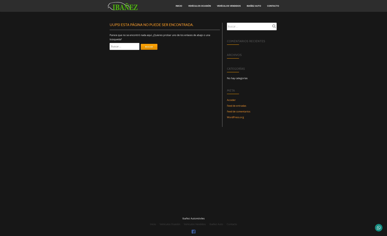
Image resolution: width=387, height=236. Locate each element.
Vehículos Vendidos (229, 6)
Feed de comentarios (238, 111)
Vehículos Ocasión (199, 6)
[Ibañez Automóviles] (130, 6)
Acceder (231, 100)
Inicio (179, 6)
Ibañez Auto (254, 6)
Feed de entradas (236, 105)
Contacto (273, 6)
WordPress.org (235, 117)
